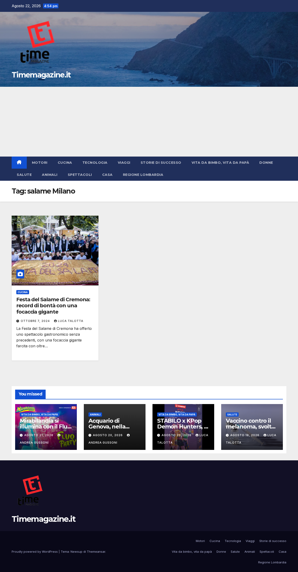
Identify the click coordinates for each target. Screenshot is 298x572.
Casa (107, 175)
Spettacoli (80, 175)
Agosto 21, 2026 (39, 435)
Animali (50, 175)
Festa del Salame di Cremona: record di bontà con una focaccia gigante (53, 305)
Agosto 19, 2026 (245, 435)
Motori (39, 163)
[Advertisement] (149, 121)
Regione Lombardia (143, 175)
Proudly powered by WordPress (35, 551)
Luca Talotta (70, 321)
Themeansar (96, 551)
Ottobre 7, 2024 (36, 321)
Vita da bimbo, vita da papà (220, 163)
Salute (24, 175)
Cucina (65, 163)
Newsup (76, 551)
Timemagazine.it (41, 74)
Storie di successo (161, 163)
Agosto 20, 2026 (108, 435)
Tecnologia (95, 163)
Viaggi (124, 163)
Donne (266, 163)
